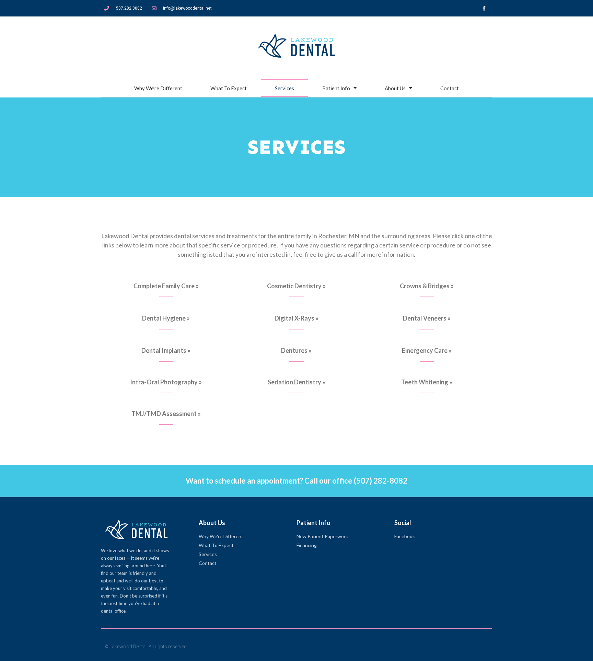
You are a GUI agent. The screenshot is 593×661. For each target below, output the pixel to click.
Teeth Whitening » (426, 382)
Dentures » (296, 350)
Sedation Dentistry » (296, 382)
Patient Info (336, 88)
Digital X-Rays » (296, 318)
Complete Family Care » (166, 286)
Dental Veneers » (427, 318)
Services (284, 88)
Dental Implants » (165, 350)
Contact (449, 88)
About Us (395, 88)
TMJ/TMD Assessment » (166, 413)
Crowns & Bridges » (427, 286)
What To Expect (228, 88)
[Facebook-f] (484, 8)
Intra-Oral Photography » (166, 382)
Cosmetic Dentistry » (296, 286)
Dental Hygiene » (166, 318)
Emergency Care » (427, 350)
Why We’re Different (158, 88)
